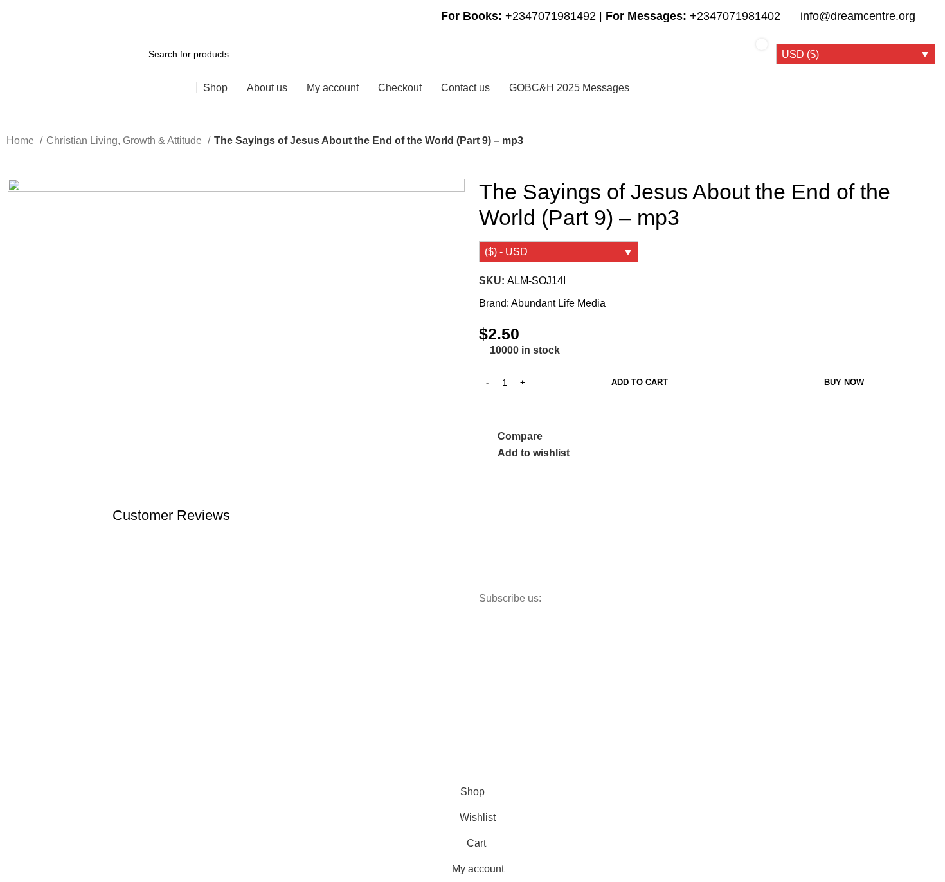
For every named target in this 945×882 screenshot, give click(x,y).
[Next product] (38, 158)
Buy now (844, 382)
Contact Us (141, 701)
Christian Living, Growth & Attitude (125, 140)
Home (21, 140)
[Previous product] (12, 158)
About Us (137, 678)
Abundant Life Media (558, 303)
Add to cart (639, 382)
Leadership (259, 678)
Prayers (252, 701)
